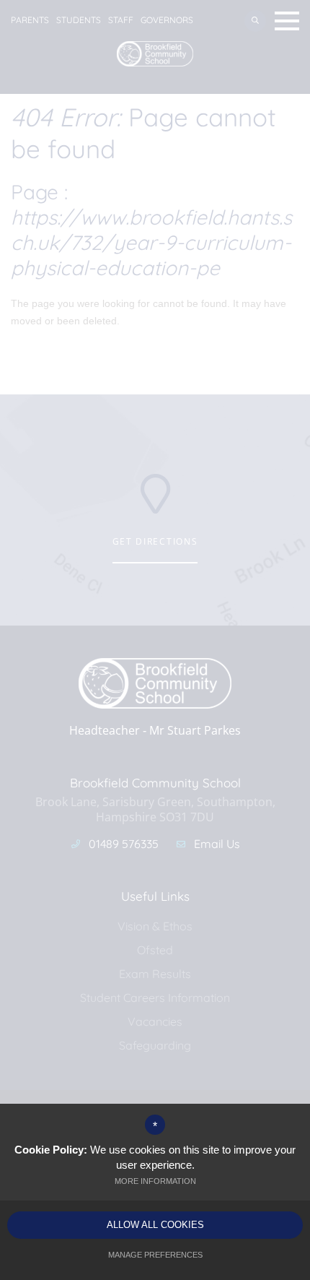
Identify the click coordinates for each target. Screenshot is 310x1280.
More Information (155, 1181)
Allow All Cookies (155, 1224)
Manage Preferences (155, 1254)
